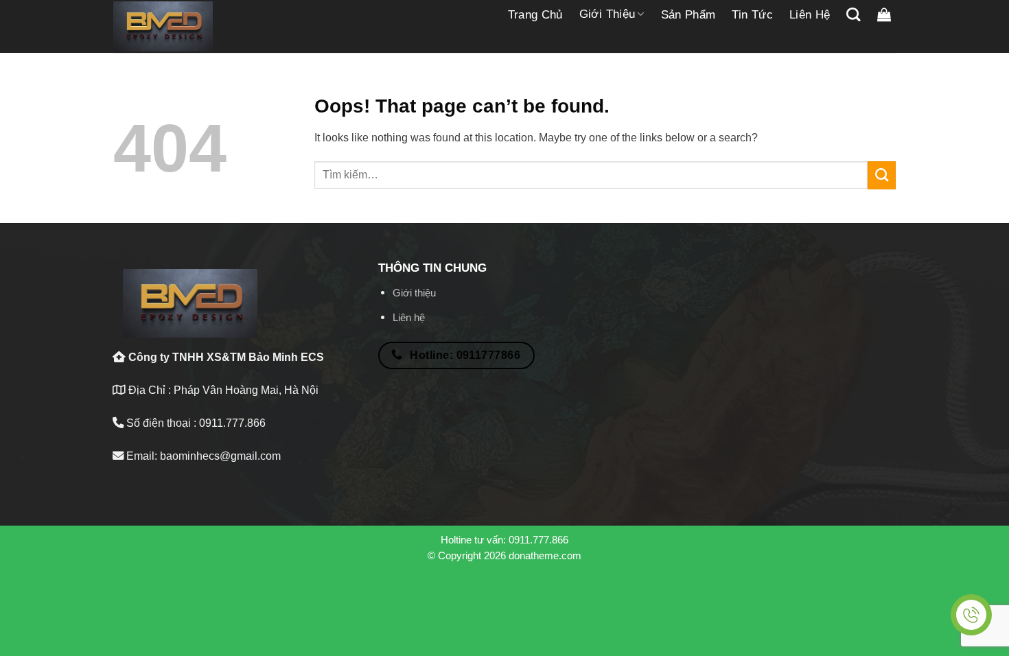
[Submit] (882, 175)
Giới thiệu (607, 14)
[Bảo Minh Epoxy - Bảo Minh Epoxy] (163, 26)
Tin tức (752, 14)
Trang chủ (535, 14)
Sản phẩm (688, 14)
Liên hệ (809, 14)
